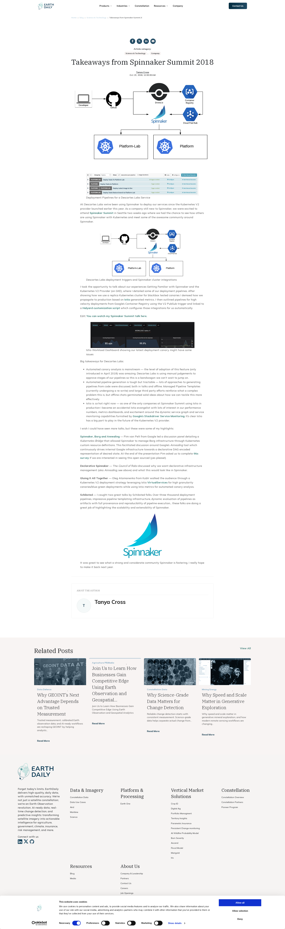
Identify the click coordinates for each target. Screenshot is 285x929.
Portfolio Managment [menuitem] (181, 813)
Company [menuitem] (178, 5)
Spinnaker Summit (101, 213)
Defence (47, 689)
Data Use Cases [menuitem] (78, 802)
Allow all (240, 902)
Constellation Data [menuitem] (79, 797)
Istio (127, 299)
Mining (205, 689)
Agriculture (98, 662)
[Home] (46, 6)
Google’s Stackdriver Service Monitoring (159, 416)
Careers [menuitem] (124, 888)
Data (39, 689)
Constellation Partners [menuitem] (232, 802)
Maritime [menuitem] (74, 812)
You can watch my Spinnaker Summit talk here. (117, 316)
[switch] (105, 923)
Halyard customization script (101, 308)
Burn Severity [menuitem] (177, 838)
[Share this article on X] (139, 41)
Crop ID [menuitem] (174, 803)
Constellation (154, 689)
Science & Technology (96, 17)
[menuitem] (105, 6)
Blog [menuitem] (72, 873)
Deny (240, 919)
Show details (175, 923)
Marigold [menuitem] (175, 853)
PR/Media (109, 662)
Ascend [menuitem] (174, 843)
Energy (213, 689)
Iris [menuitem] (172, 857)
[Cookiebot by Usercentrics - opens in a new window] (39, 923)
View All (245, 648)
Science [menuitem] (73, 817)
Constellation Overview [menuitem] (232, 797)
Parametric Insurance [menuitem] (181, 823)
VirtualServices (157, 482)
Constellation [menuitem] (142, 5)
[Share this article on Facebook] (132, 41)
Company (155, 53)
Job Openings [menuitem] (127, 893)
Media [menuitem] (73, 878)
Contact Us (237, 6)
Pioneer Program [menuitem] (229, 807)
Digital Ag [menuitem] (176, 808)
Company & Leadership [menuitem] (132, 873)
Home (74, 17)
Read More (43, 740)
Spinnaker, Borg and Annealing (100, 436)
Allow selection (240, 911)
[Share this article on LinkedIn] (146, 41)
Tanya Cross (142, 72)
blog (82, 17)
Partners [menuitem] (125, 878)
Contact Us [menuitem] (126, 883)
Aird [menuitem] (72, 807)
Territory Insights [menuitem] (179, 818)
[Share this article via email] (153, 41)
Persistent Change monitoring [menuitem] (185, 828)
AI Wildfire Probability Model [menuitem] (185, 833)
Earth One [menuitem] (125, 803)
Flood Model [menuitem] (177, 848)
